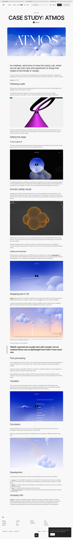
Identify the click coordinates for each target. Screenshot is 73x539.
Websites (4, 521)
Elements (4, 524)
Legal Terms (11, 531)
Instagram (44, 531)
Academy (19, 4)
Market (28, 4)
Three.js (14, 480)
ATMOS (12, 80)
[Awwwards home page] (36, 535)
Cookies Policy (4, 531)
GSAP (13, 488)
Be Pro (59, 4)
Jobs (24, 4)
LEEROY (12, 499)
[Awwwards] (4, 4)
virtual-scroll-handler (17, 489)
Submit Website (66, 4)
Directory (14, 4)
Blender (13, 485)
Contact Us (46, 524)
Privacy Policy (16, 531)
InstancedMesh (55, 255)
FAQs (45, 521)
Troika (40, 300)
